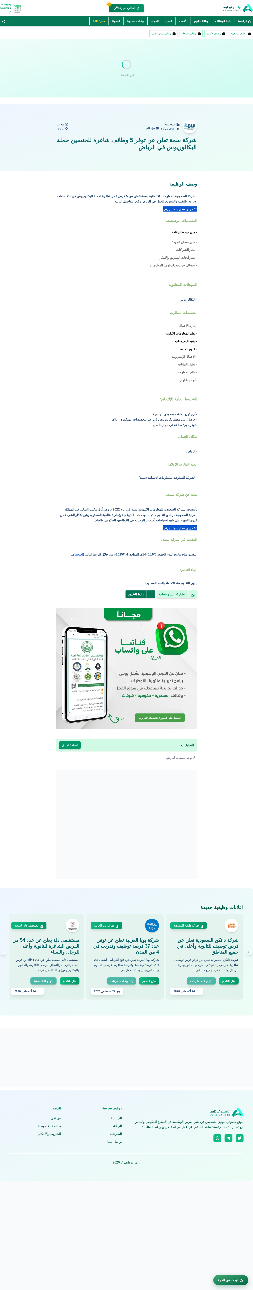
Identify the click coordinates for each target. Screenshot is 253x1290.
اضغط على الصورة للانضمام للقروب (160, 717)
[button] (4, 21)
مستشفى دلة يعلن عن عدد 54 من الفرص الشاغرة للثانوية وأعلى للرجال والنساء (45, 946)
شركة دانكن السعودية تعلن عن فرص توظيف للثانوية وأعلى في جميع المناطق (208, 946)
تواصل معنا (114, 1141)
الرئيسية (116, 1118)
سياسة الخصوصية (49, 1126)
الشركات (116, 1133)
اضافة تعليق (70, 745)
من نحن (56, 1118)
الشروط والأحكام (49, 1133)
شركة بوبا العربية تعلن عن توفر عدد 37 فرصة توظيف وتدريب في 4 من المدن (126, 946)
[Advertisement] (134, 68)
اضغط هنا (77, 554)
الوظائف (116, 1126)
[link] (180, 209)
